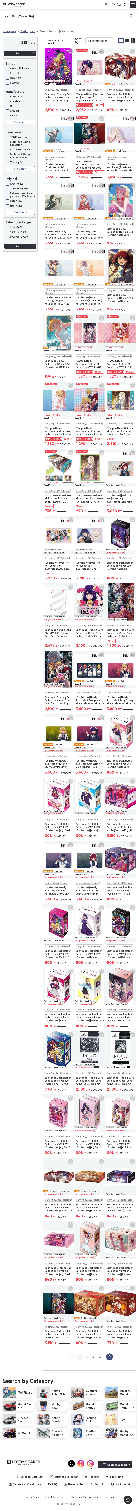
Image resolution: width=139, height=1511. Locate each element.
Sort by (78, 40)
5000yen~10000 (19, 236)
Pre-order (15, 72)
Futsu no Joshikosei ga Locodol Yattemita (22, 195)
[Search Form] (125, 4)
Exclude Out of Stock (56, 42)
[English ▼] (107, 4)
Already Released (20, 68)
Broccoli (15, 110)
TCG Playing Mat (19, 136)
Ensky (13, 115)
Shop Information (55, 1496)
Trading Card (17, 162)
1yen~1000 (16, 227)
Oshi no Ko (16, 205)
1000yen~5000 (18, 231)
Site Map (110, 1496)
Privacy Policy (31, 1496)
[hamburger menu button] (133, 4)
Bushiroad (16, 96)
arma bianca (17, 101)
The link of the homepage (85, 1496)
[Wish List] (113, 4)
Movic (13, 106)
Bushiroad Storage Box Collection (21, 156)
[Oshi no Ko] (17, 183)
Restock (14, 82)
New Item (15, 77)
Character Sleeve (20, 149)
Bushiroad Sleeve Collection (20, 143)
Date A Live (16, 200)
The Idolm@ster (19, 188)
